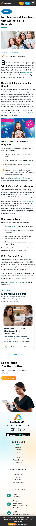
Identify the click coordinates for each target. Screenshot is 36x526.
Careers (18, 450)
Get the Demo (9, 378)
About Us (18, 447)
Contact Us (18, 462)
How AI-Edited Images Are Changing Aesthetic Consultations (15, 331)
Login (28, 3)
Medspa (18, 477)
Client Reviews (18, 455)
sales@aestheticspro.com (20, 514)
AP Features (4, 52)
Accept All (12, 524)
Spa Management (18, 482)
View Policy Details (23, 524)
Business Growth (14, 52)
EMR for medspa (28, 201)
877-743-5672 (16, 496)
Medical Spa (18, 474)
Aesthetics (18, 480)
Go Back (6, 11)
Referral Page (14, 226)
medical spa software (20, 178)
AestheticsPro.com (16, 282)
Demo (22, 3)
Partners (18, 452)
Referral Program (18, 460)
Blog (18, 457)
